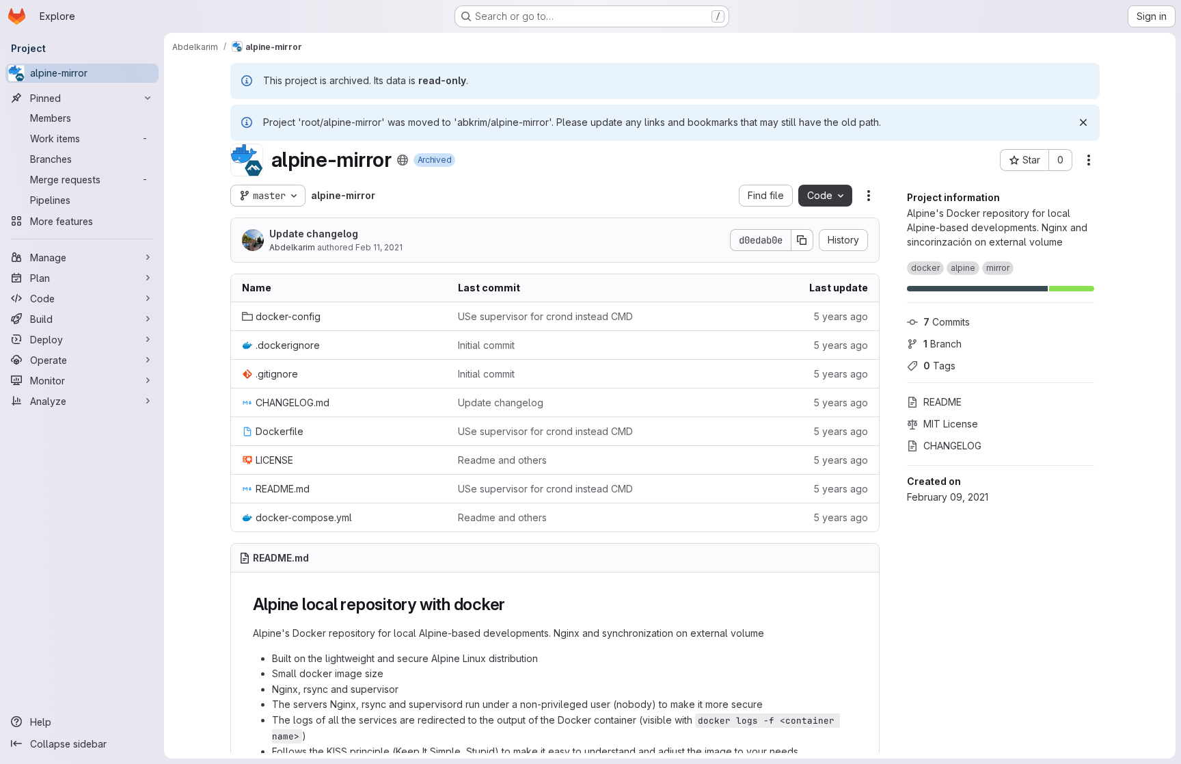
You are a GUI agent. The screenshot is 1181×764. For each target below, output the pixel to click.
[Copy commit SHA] (802, 240)
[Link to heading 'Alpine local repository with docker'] (514, 604)
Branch (942, 344)
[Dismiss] (1083, 122)
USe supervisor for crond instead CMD (545, 316)
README (942, 402)
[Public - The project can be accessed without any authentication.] (402, 160)
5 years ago (840, 316)
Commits (946, 322)
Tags (939, 365)
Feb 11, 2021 (379, 247)
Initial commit (486, 345)
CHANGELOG (952, 445)
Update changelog (313, 233)
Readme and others (502, 460)
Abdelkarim (292, 247)
